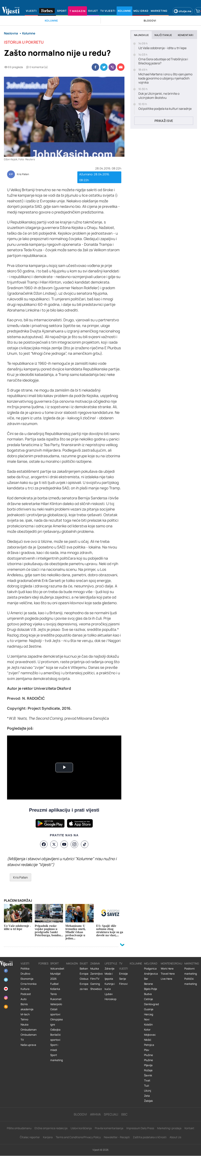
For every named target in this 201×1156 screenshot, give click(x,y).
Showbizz (96, 989)
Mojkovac (150, 1034)
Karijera (48, 1137)
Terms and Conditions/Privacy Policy (78, 1137)
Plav (146, 1050)
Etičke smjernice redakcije (51, 1128)
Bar (146, 978)
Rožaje (148, 1070)
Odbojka (55, 1029)
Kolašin (148, 1024)
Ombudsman (29, 1029)
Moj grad (150, 963)
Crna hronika (29, 984)
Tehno (24, 1019)
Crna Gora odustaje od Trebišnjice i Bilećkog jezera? (163, 61)
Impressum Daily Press (140, 1128)
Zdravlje (109, 968)
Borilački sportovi (55, 1037)
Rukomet (55, 999)
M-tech (25, 1014)
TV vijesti (123, 966)
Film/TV (94, 978)
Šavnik (148, 1075)
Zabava (95, 963)
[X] (54, 844)
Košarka (55, 989)
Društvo (25, 973)
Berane (148, 984)
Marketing (191, 963)
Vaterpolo (56, 1004)
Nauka (24, 1024)
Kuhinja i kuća (110, 986)
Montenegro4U (171, 963)
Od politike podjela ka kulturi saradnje (165, 109)
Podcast (26, 994)
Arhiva (95, 1114)
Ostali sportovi (55, 1011)
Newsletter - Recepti (117, 1137)
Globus (84, 978)
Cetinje (148, 999)
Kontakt (189, 1128)
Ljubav (109, 994)
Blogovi (80, 1114)
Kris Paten (23, 174)
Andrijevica (151, 973)
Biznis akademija (27, 1006)
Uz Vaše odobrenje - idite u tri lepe (162, 48)
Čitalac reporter (30, 1137)
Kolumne (136, 963)
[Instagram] (74, 844)
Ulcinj (147, 1090)
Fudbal (54, 984)
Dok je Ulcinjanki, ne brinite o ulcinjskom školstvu (158, 96)
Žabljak (148, 1101)
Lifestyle (111, 963)
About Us (175, 1137)
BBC (124, 1114)
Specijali (111, 1114)
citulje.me (185, 11)
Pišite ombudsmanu (19, 1128)
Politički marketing (190, 981)
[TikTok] (84, 844)
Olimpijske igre (56, 1022)
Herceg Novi (148, 1017)
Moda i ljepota (109, 976)
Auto (23, 999)
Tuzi (146, 1085)
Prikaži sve (163, 121)
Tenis (53, 994)
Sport (54, 963)
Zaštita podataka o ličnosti (149, 1137)
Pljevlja (148, 1065)
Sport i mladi (54, 1047)
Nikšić (147, 1040)
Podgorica (150, 968)
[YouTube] (64, 844)
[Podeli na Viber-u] (112, 67)
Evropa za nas (84, 986)
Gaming (95, 984)
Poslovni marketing (190, 971)
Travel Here (168, 973)
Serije (122, 978)
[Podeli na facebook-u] (95, 67)
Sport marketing (56, 1057)
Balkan (84, 968)
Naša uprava (28, 1045)
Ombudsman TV (29, 1037)
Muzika (94, 968)
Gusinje (148, 1009)
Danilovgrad (151, 1004)
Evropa (84, 973)
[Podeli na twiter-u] (104, 67)
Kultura (25, 989)
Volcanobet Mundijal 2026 (57, 973)
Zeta (147, 1095)
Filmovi (123, 984)
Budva (148, 994)
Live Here (166, 978)
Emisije (123, 973)
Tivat (147, 1080)
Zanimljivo (96, 973)
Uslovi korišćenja (81, 1128)
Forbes (43, 963)
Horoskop (110, 999)
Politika (25, 968)
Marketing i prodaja (169, 1128)
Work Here (167, 968)
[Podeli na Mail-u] (120, 67)
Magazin (72, 963)
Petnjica (149, 1045)
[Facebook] (44, 844)
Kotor (147, 1029)
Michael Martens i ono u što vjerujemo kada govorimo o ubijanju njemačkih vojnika (165, 78)
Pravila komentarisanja (109, 1128)
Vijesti (25, 963)
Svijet (84, 963)
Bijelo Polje (150, 989)
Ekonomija (27, 978)
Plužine (148, 1055)
